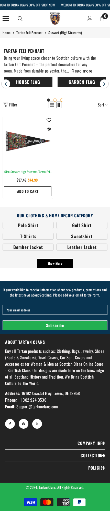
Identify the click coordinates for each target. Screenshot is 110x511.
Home (6, 32)
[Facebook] (10, 424)
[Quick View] (49, 129)
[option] (28, 82)
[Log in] (90, 18)
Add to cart (28, 191)
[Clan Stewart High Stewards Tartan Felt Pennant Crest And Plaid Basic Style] (28, 141)
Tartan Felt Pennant (29, 32)
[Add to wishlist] (49, 120)
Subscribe (55, 325)
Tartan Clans (47, 487)
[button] (5, 83)
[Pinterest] (23, 424)
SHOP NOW (48, 4)
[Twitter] (37, 424)
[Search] (20, 19)
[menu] (6, 18)
